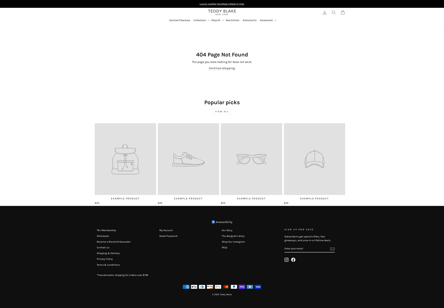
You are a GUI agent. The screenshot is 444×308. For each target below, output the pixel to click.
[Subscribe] (332, 248)
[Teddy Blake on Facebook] (293, 260)
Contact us (103, 247)
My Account (166, 230)
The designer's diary (233, 236)
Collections (200, 20)
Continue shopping (222, 68)
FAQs (224, 247)
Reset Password (168, 236)
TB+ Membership (106, 230)
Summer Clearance (179, 20)
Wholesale (103, 236)
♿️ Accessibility (222, 222)
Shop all (215, 20)
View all (222, 111)
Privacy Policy (105, 259)
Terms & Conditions (108, 265)
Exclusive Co (250, 20)
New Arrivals (232, 20)
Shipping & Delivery (108, 253)
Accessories (266, 20)
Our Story (227, 230)
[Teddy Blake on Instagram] (286, 260)
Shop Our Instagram (233, 241)
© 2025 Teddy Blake (222, 294)
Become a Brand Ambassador (114, 241)
